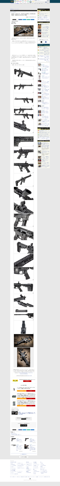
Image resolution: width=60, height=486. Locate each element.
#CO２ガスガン (30, 372)
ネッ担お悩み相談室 (13, 469)
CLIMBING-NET (28, 470)
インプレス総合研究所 (13, 465)
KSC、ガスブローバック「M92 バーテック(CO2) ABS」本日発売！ (45, 70)
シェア (20, 19)
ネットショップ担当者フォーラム (21, 464)
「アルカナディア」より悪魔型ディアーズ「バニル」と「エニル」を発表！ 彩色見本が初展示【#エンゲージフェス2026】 (45, 126)
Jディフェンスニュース (36, 464)
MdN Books (35, 470)
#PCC (27, 372)
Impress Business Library (21, 465)
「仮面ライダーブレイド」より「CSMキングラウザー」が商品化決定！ (45, 160)
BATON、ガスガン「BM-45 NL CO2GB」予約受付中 (19, 440)
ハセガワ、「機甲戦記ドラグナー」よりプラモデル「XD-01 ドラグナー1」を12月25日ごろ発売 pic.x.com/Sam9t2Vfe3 (44, 51)
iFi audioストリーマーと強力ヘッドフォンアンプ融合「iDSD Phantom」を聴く (45, 36)
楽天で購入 (31, 398)
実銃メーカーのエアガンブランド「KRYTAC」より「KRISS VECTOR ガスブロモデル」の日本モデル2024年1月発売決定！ (32, 448)
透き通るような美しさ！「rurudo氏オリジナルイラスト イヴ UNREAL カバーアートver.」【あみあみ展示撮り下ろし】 (45, 104)
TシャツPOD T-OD (29, 465)
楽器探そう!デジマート (29, 464)
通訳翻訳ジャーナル (36, 465)
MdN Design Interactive (36, 471)
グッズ (32, 3)
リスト (17, 19)
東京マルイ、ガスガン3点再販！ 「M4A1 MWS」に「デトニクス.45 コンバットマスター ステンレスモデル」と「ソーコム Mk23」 (19, 448)
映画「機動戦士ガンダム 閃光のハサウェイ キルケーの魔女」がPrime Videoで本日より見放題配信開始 (44, 136)
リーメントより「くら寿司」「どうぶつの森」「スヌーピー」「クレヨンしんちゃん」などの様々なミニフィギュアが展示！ (45, 164)
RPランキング (40, 45)
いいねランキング (47, 45)
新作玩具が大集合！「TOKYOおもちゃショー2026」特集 (45, 141)
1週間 (45, 10)
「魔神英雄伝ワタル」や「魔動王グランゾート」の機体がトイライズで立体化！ (45, 166)
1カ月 (48, 10)
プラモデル (21, 3)
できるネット (12, 472)
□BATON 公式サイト (14, 433)
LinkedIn (33, 19)
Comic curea (42, 464)
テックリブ (34, 472)
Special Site (41, 22)
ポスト (15, 19)
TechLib (35, 473)
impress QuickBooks (43, 465)
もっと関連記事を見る (23, 454)
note (28, 19)
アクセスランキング (42, 9)
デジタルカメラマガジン (13, 471)
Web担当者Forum (13, 464)
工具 (37, 3)
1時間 (39, 10)
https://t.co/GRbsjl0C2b (22, 372)
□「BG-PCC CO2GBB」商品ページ (16, 434)
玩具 (35, 3)
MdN (33, 469)
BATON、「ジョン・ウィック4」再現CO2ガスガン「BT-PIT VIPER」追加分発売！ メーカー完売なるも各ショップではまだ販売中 (26, 413)
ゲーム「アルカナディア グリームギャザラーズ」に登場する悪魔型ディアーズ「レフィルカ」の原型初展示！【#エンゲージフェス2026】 (45, 122)
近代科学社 (27, 471)
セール (41, 3)
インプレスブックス (20, 471)
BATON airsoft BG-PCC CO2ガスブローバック (27, 379)
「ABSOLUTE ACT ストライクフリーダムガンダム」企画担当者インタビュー (45, 152)
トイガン (28, 3)
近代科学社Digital (29, 472)
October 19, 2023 (29, 375)
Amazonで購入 (21, 398)
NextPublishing (19, 472)
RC (30, 3)
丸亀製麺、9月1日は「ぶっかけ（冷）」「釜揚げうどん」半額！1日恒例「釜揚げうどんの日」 (44, 133)
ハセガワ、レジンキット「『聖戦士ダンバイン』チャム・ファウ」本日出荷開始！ (45, 66)
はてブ (25, 19)
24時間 (42, 10)
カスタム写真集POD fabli (44, 471)
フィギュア (24, 3)
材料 (39, 3)
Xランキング (41, 44)
